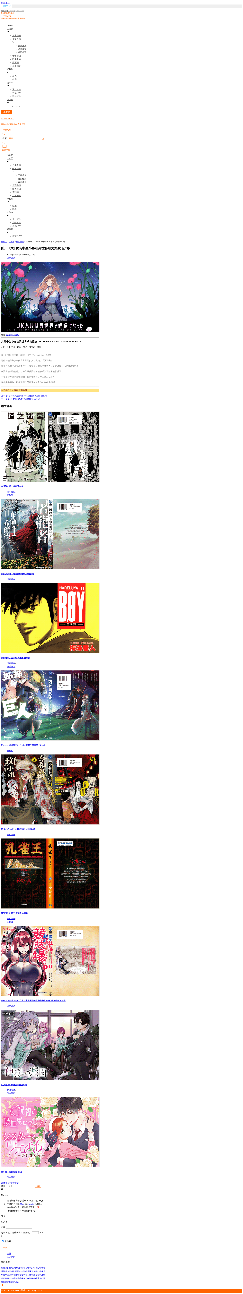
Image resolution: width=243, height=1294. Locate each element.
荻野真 (10, 922)
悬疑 (3, 1271)
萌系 (37, 1278)
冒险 (8, 335)
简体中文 (5, 1183)
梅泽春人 (11, 666)
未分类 (10, 750)
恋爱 (15, 1268)
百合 (9, 1275)
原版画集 (16, 66)
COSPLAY (17, 106)
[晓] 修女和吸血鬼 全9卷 (11, 1172)
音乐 (17, 1278)
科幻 (31, 1268)
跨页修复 (22, 49)
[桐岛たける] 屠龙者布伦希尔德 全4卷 (17, 574)
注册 (9, 1253)
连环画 (15, 62)
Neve (39, 1290)
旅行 (41, 1278)
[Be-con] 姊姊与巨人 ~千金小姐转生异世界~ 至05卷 (23, 745)
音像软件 (16, 93)
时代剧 (12, 1271)
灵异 (37, 1275)
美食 (21, 1275)
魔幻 (37, 1271)
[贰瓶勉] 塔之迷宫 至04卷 (12, 486)
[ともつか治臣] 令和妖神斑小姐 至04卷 (18, 829)
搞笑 (11, 1268)
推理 (33, 1275)
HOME (10, 25)
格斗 (13, 1275)
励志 (21, 1271)
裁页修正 (22, 52)
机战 (41, 1275)
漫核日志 (7, 16)
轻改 (17, 335)
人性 (29, 1275)
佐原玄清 (11, 1090)
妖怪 (29, 1278)
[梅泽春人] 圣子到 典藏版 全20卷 (15, 658)
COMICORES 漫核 (16, 1290)
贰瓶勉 (10, 495)
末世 (13, 1278)
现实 (9, 1278)
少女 (27, 1268)
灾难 (25, 1278)
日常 (39, 1268)
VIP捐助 (6, 112)
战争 (5, 1275)
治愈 (33, 1271)
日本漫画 (16, 35)
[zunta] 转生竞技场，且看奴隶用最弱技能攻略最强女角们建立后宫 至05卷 (33, 1000)
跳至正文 (5, 3)
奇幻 (12, 335)
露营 (13, 1282)
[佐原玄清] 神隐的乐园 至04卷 (14, 1085)
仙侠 (5, 1282)
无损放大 (22, 46)
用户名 (4, 1222)
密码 (3, 1227)
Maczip (30, 1204)
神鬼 (17, 1275)
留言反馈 (7, 6)
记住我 (7, 1241)
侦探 (41, 1271)
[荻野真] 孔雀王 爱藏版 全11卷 (14, 913)
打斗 (23, 1268)
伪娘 (9, 1282)
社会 (35, 1268)
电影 (14, 79)
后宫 (7, 1271)
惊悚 (29, 1271)
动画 (14, 76)
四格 (5, 1278)
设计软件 (16, 89)
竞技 (43, 1268)
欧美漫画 (16, 59)
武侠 (21, 1278)
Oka (22, 1204)
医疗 (33, 1278)
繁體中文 (14, 1183)
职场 (17, 1271)
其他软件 (16, 96)
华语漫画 (16, 56)
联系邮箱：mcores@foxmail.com (12, 11)
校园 (19, 1268)
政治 (17, 1282)
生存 (25, 1275)
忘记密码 (11, 1257)
